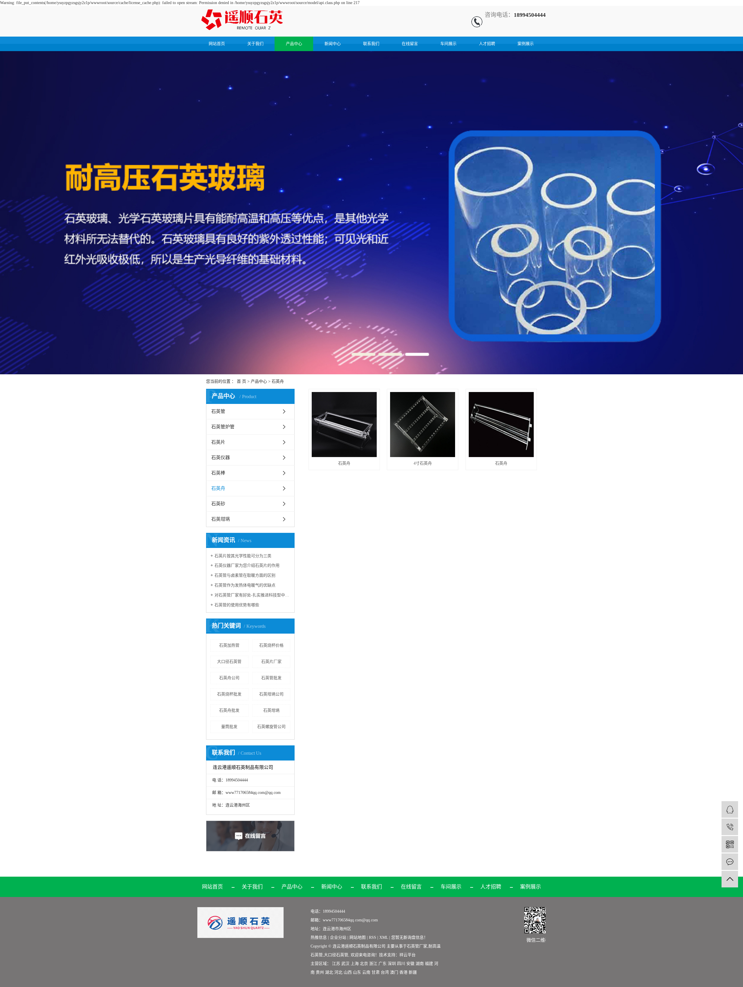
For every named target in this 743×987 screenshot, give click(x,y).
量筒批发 (229, 726)
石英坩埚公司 (271, 694)
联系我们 (371, 44)
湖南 (420, 963)
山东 (357, 972)
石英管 (218, 411)
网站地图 (358, 937)
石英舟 (278, 381)
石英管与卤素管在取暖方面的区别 (244, 575)
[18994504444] (730, 827)
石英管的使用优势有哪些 (236, 605)
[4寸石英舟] (422, 424)
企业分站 (338, 937)
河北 (338, 972)
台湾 (385, 972)
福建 (429, 963)
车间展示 (448, 44)
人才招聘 (487, 44)
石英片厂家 (271, 661)
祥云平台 (407, 955)
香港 (403, 972)
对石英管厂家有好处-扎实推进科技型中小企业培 (252, 595)
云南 (366, 972)
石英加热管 (229, 645)
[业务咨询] (730, 809)
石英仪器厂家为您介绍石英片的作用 (246, 565)
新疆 (413, 972)
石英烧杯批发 (229, 694)
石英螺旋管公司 (271, 726)
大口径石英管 (229, 661)
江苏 (336, 963)
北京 (364, 963)
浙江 (373, 963)
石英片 (218, 442)
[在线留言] (730, 861)
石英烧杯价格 (271, 645)
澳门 (394, 972)
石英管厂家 (417, 946)
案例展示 (525, 44)
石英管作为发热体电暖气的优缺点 (244, 585)
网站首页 (217, 44)
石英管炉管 (223, 426)
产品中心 (294, 44)
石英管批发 (271, 678)
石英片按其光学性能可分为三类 (242, 556)
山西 (348, 972)
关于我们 (255, 44)
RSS (372, 937)
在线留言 (410, 44)
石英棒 (218, 472)
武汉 (345, 963)
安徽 (410, 963)
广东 (382, 963)
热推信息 (319, 937)
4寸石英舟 (423, 463)
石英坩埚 (220, 519)
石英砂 (218, 503)
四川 (401, 963)
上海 (355, 963)
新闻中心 (332, 44)
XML (383, 937)
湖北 (329, 972)
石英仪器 (220, 457)
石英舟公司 (229, 678)
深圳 (392, 963)
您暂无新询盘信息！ (409, 937)
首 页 (241, 381)
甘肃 (376, 972)
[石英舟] (344, 424)
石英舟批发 (229, 710)
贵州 (320, 972)
